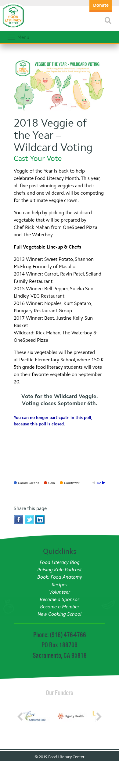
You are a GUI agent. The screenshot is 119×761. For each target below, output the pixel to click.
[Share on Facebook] (18, 519)
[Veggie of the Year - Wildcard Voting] (59, 85)
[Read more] (108, 20)
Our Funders (59, 692)
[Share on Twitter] (29, 519)
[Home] (13, 27)
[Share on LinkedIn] (40, 519)
